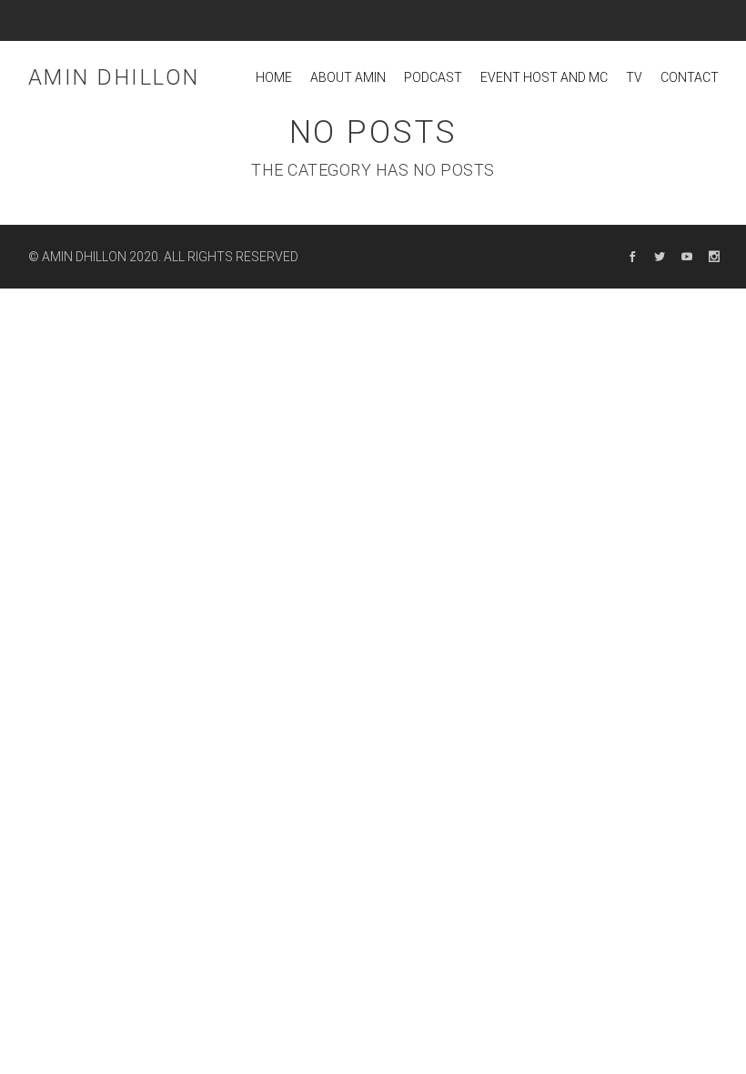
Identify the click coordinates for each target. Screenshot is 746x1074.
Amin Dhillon (114, 77)
